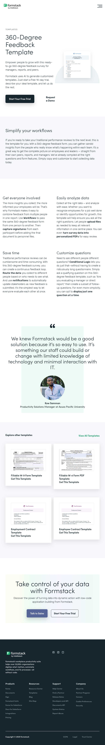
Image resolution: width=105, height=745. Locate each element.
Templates (11, 29)
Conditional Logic (79, 261)
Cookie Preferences (84, 701)
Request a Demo (50, 99)
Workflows (30, 218)
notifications (20, 280)
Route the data (12, 273)
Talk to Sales (37, 613)
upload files (94, 221)
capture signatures (14, 229)
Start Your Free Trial (20, 99)
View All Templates (89, 435)
